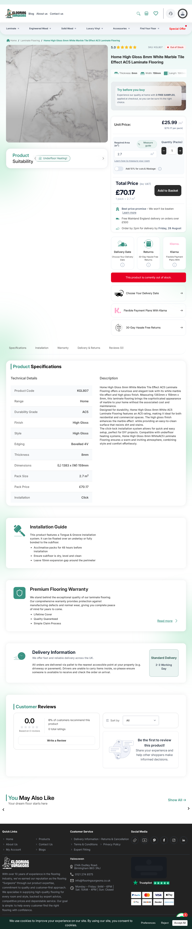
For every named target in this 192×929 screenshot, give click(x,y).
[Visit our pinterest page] (154, 840)
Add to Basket (168, 190)
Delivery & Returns (89, 347)
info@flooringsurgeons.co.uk (92, 880)
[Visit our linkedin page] (183, 840)
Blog (31, 13)
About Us (11, 844)
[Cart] (146, 14)
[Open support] (171, 13)
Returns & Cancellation (115, 839)
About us (42, 13)
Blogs (42, 849)
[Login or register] (183, 13)
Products (44, 839)
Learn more (129, 212)
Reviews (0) (116, 347)
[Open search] (138, 13)
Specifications (17, 347)
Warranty (63, 347)
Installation (41, 347)
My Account (13, 849)
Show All (175, 800)
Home (13, 40)
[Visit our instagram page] (174, 840)
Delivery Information (86, 839)
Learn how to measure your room (132, 160)
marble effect (125, 421)
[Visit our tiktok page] (135, 840)
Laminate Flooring (30, 40)
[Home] (15, 14)
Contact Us (45, 844)
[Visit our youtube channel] (144, 840)
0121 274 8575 (84, 874)
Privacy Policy (112, 844)
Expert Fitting (82, 849)
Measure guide (148, 144)
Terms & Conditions (86, 844)
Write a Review (56, 740)
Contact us (56, 13)
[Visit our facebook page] (164, 840)
